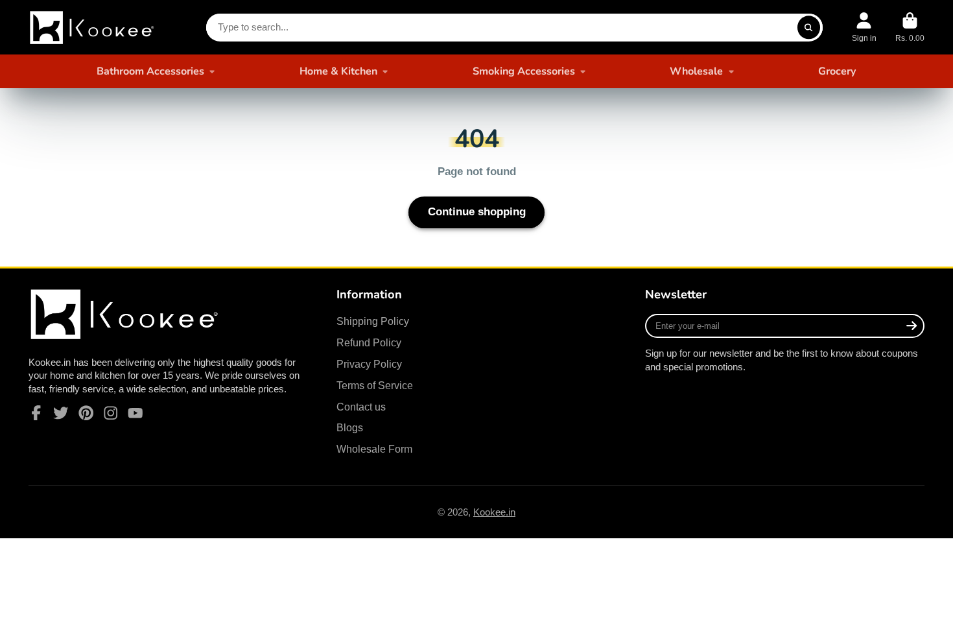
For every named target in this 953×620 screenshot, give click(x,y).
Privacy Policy (369, 364)
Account (864, 27)
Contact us (361, 406)
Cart (909, 27)
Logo (93, 27)
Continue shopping (477, 212)
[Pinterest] (86, 413)
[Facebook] (36, 413)
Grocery (837, 71)
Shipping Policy (372, 321)
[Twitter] (61, 413)
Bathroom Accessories (150, 71)
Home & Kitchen (338, 71)
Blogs (349, 427)
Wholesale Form (374, 449)
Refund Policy (368, 342)
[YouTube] (135, 413)
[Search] (808, 27)
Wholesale (696, 71)
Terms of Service (374, 385)
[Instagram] (111, 413)
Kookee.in (494, 512)
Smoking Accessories (524, 71)
